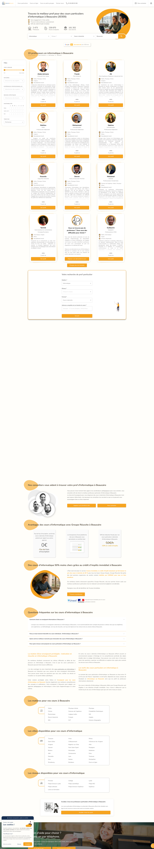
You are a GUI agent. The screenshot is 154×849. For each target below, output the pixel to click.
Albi (49, 753)
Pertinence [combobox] (8, 122)
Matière (64, 280)
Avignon (50, 744)
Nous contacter (111, 505)
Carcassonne (72, 753)
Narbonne (91, 750)
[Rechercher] (122, 36)
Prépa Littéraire (52, 787)
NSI (90, 714)
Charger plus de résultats (77, 265)
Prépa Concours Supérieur (75, 787)
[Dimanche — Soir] (23, 114)
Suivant (77, 316)
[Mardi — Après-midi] (12, 111)
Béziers (50, 750)
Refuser (19, 844)
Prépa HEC (92, 784)
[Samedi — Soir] (21, 114)
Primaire (50, 781)
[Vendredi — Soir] (19, 114)
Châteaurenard (72, 741)
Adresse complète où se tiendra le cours (74, 305)
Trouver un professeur (76, 594)
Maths (50, 708)
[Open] (49, 36)
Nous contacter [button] (141, 3)
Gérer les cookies (7, 844)
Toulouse (91, 756)
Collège (70, 781)
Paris (90, 753)
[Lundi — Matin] (10, 108)
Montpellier (92, 759)
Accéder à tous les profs (86, 812)
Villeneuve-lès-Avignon (96, 741)
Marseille (50, 756)
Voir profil (43, 105)
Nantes (70, 759)
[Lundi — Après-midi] (10, 111)
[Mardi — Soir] (12, 114)
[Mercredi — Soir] (15, 114)
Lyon (69, 756)
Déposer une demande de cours (77, 259)
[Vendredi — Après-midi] (19, 111)
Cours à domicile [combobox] (68, 300)
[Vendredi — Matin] (19, 108)
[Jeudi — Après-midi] (17, 111)
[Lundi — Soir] (10, 114)
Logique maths (72, 714)
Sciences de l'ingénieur (75, 711)
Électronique (51, 714)
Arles (70, 738)
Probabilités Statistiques (96, 711)
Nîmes (91, 738)
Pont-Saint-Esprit (73, 747)
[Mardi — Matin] (12, 108)
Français (70, 717)
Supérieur (91, 787)
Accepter (27, 844)
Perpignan (92, 747)
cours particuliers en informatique (64, 669)
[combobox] (37, 36)
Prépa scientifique (73, 784)
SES (49, 720)
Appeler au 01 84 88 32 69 (81, 505)
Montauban (71, 750)
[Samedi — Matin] (21, 108)
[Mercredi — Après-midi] (15, 111)
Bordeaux (71, 762)
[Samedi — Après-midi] (21, 111)
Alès (90, 744)
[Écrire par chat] (152, 845)
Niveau (64, 288)
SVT (69, 720)
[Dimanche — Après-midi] (23, 111)
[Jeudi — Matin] (17, 108)
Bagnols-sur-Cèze (73, 744)
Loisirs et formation (53, 789)
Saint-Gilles (51, 741)
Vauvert (50, 747)
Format (64, 297)
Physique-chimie (73, 708)
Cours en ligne (93, 762)
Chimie (50, 711)
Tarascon (50, 738)
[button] (151, 3)
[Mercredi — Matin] (15, 108)
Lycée (90, 781)
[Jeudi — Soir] (17, 114)
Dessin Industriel (53, 717)
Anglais (91, 717)
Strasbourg (51, 762)
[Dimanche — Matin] (23, 108)
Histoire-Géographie (95, 720)
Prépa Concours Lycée (54, 784)
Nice (49, 759)
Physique (91, 708)
